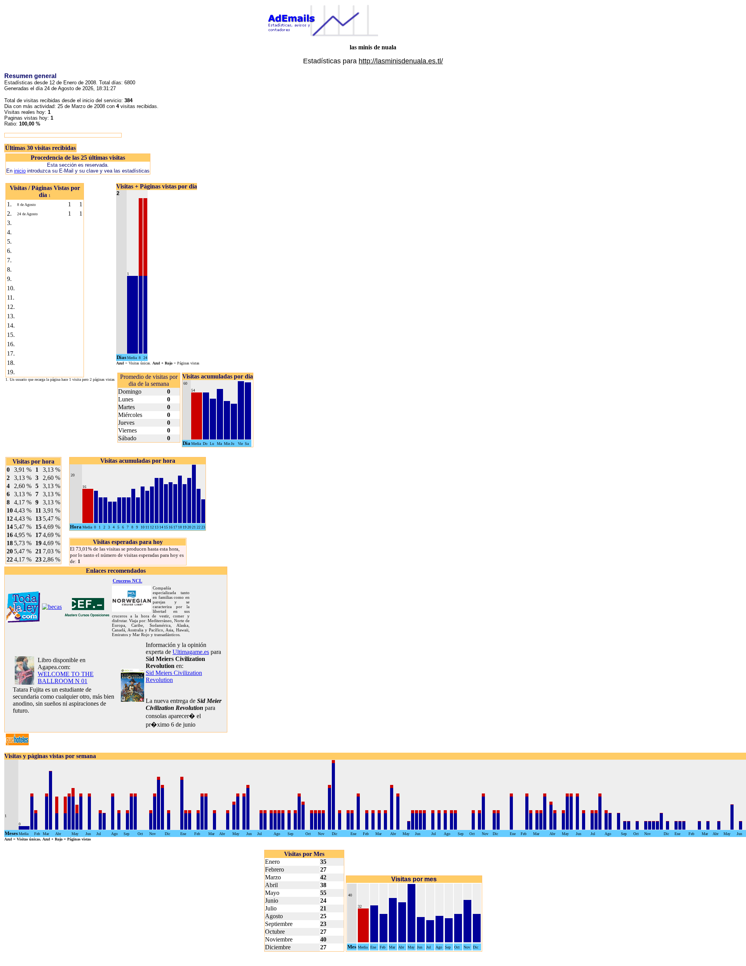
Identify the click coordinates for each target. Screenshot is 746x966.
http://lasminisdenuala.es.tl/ (401, 61)
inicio (20, 171)
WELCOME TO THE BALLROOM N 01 (66, 677)
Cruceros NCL (127, 581)
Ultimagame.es (191, 652)
